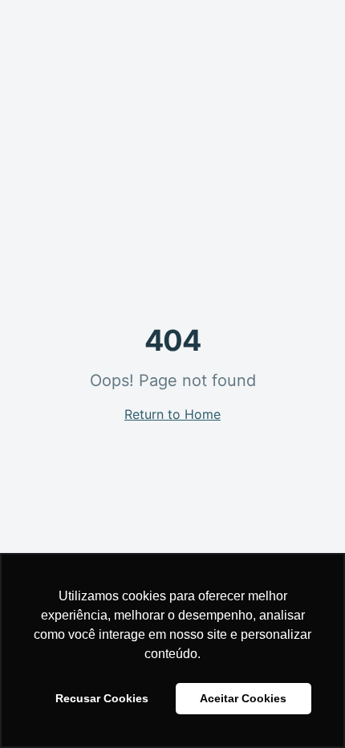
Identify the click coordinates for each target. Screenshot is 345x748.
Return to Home (172, 414)
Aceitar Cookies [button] (243, 698)
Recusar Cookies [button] (101, 698)
